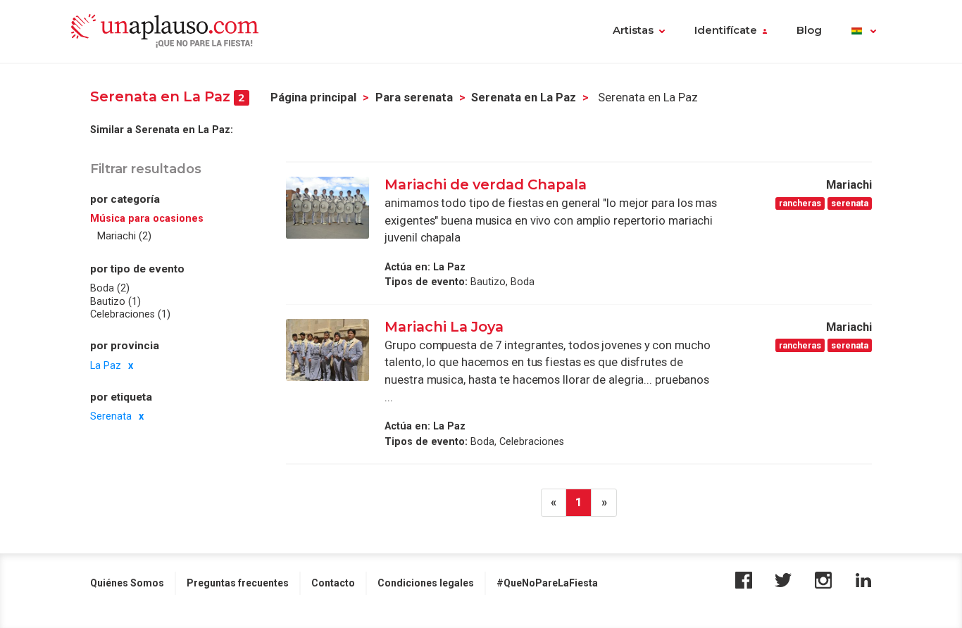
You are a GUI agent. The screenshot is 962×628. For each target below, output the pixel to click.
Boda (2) (110, 288)
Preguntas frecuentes (238, 583)
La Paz (105, 365)
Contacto (333, 583)
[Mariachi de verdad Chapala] (327, 208)
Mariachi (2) (124, 235)
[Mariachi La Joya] (327, 350)
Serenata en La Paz (523, 97)
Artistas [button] (633, 30)
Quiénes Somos (127, 583)
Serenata (111, 416)
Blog (809, 30)
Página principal (313, 97)
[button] (864, 31)
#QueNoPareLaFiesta (547, 583)
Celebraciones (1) (130, 314)
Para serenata (414, 97)
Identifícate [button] (725, 30)
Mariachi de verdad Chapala (487, 184)
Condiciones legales (425, 583)
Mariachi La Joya (444, 326)
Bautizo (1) (115, 301)
